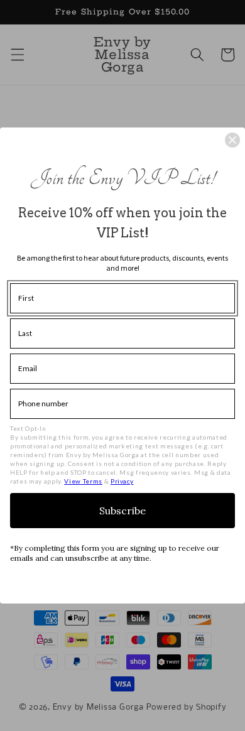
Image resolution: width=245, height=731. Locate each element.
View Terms (83, 481)
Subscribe (122, 510)
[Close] (232, 140)
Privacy (122, 481)
